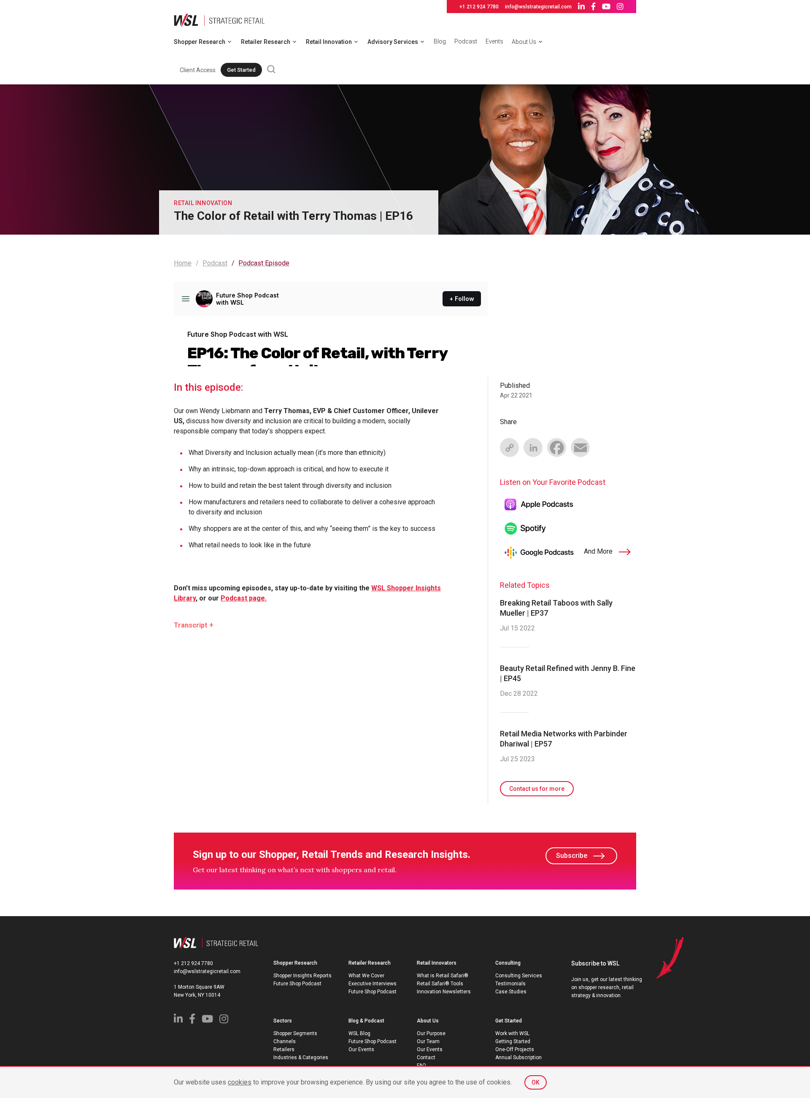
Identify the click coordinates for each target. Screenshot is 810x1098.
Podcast (465, 41)
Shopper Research (199, 41)
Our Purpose (431, 1033)
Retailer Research (265, 41)
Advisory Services (392, 41)
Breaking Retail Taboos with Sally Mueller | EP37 (556, 607)
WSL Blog (359, 1033)
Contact (426, 1057)
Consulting (508, 963)
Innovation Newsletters (444, 992)
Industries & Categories (300, 1057)
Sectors (282, 1021)
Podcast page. (244, 598)
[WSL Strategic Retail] (219, 20)
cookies (239, 1082)
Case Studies (510, 992)
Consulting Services (518, 976)
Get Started (241, 70)
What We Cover (366, 976)
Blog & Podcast (366, 1021)
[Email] (580, 447)
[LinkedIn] (533, 447)
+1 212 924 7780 (479, 7)
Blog (440, 41)
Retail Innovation (329, 41)
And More (599, 551)
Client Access (198, 70)
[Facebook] (556, 447)
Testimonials (510, 984)
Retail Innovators (436, 963)
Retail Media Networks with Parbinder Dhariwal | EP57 (563, 738)
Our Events (361, 1049)
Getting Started (512, 1041)
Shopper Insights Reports (302, 976)
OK (536, 1082)
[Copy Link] (509, 447)
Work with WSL (512, 1033)
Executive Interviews (372, 984)
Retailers (283, 1049)
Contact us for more (536, 788)
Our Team (428, 1041)
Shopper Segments (295, 1033)
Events (494, 41)
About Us (524, 41)
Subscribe (571, 856)
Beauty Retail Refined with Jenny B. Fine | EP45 (567, 673)
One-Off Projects (514, 1049)
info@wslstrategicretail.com (538, 7)
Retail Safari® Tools (440, 984)
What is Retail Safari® (442, 976)
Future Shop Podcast (297, 984)
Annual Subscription (518, 1057)
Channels (284, 1041)
